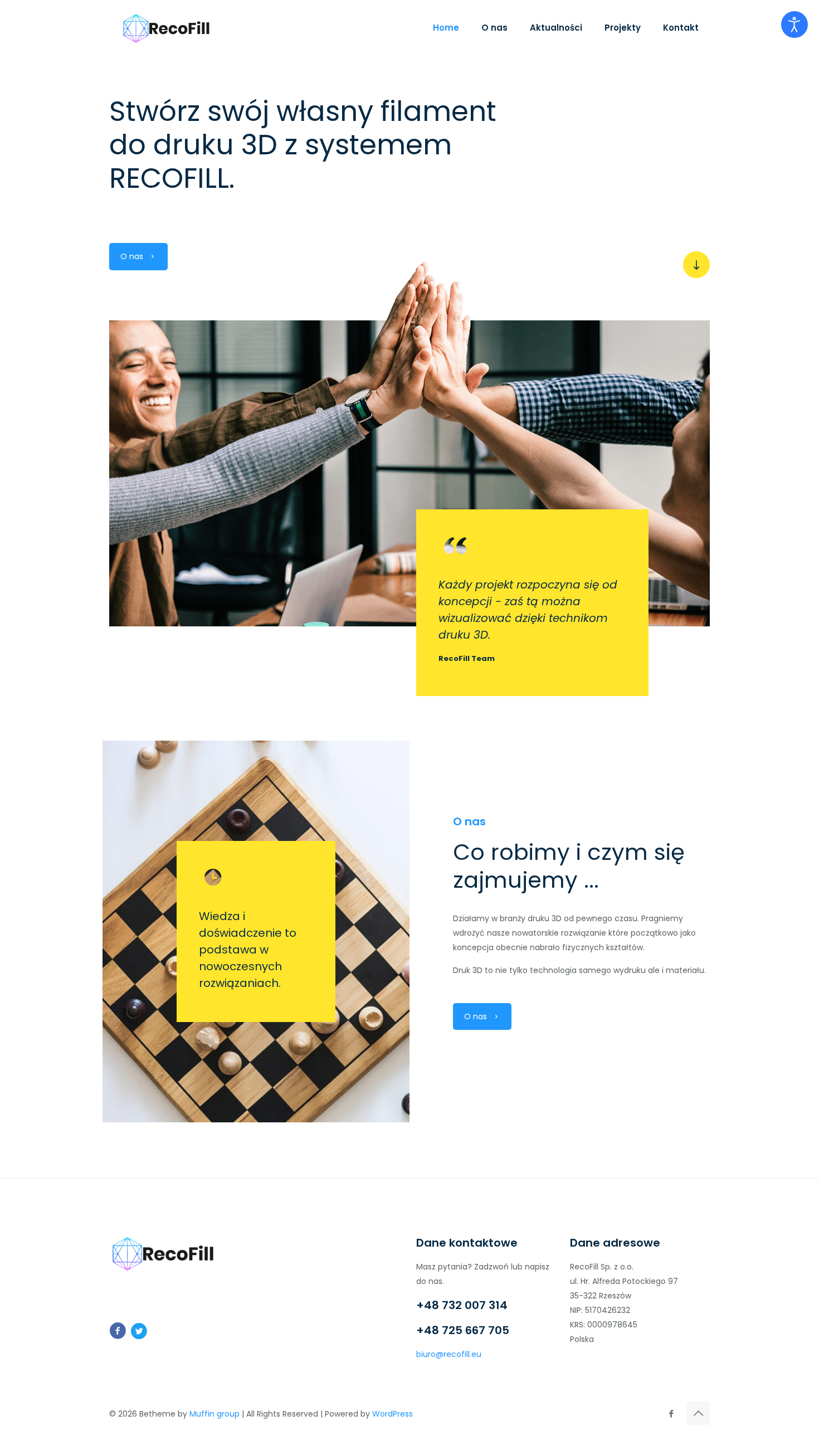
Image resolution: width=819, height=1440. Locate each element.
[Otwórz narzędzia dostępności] (794, 24)
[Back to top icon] (698, 1413)
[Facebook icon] (671, 1413)
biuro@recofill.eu (448, 1354)
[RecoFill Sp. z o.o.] (166, 28)
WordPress (392, 1413)
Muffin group (214, 1413)
